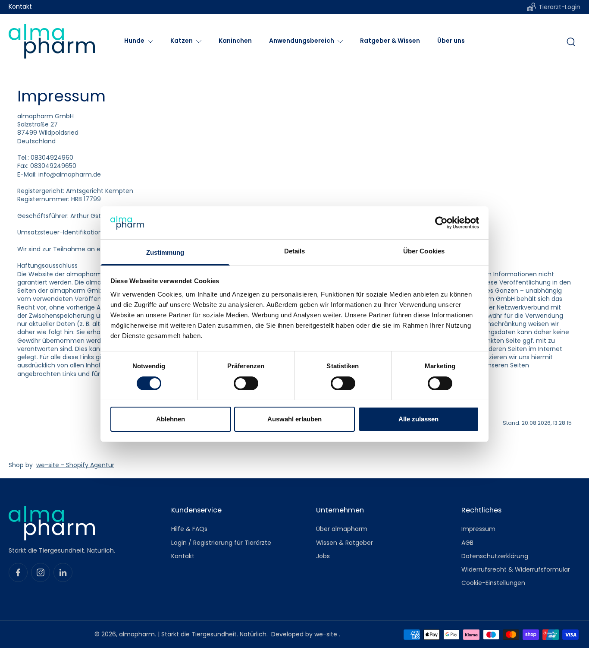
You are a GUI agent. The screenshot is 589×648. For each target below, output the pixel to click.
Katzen (181, 40)
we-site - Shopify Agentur (75, 465)
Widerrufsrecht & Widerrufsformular (515, 570)
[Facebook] (18, 572)
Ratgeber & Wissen (390, 40)
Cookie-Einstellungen (493, 583)
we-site (326, 634)
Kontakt (20, 7)
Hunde (134, 40)
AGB (467, 542)
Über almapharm (341, 529)
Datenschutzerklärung (494, 556)
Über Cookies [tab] (424, 251)
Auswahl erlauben (294, 419)
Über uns (451, 40)
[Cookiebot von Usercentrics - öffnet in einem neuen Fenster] (441, 222)
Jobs (323, 556)
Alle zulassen (418, 419)
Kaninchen (235, 40)
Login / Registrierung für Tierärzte (221, 542)
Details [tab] (294, 251)
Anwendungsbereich (301, 40)
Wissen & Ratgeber (344, 542)
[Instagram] (40, 572)
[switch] (246, 383)
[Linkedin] (62, 572)
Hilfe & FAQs (189, 529)
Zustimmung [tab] (165, 252)
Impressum (478, 529)
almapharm (137, 634)
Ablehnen (170, 419)
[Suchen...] (570, 41)
